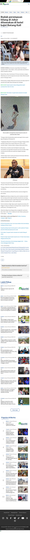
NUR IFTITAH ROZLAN (8, 32)
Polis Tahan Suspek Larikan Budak (13, 249)
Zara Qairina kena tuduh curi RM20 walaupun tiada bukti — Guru (8, 372)
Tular (2, 378)
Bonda (6, 12)
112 (1, 36)
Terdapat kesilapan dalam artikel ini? (12, 275)
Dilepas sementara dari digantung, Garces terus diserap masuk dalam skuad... (8, 403)
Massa (2, 347)
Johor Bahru (14, 252)
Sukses (22, 12)
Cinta (10, 12)
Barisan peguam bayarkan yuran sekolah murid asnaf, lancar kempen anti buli (8, 299)
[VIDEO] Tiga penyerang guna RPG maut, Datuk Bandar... (11, 499)
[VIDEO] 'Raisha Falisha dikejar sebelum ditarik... (10, 433)
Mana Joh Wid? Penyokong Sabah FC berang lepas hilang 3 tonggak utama (9, 362)
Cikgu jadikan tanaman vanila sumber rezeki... (10, 450)
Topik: (2, 256)
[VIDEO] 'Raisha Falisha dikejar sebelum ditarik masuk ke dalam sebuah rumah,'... (8, 382)
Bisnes (2, 337)
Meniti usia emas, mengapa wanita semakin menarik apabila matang (8, 391)
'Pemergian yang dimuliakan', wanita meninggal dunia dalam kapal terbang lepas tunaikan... (9, 309)
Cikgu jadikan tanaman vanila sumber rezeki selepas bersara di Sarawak (9, 341)
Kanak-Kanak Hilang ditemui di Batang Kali (15, 247)
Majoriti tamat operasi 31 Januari (7, 289)
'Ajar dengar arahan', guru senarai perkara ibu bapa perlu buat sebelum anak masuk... (9, 321)
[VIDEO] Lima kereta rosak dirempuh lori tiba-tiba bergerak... (11, 483)
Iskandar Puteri (7, 252)
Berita (2, 285)
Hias (18, 12)
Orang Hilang (14, 251)
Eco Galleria (20, 251)
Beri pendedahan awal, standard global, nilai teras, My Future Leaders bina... (9, 351)
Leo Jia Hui (3, 247)
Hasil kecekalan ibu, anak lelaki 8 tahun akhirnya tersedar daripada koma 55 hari (8, 331)
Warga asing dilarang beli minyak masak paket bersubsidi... (11, 475)
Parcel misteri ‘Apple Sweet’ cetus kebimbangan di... (11, 491)
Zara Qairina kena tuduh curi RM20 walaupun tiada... (10, 442)
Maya (2, 296)
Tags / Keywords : (5, 245)
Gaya (15, 12)
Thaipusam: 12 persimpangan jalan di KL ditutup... (11, 458)
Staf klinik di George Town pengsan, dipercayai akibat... (11, 466)
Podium (2, 357)
